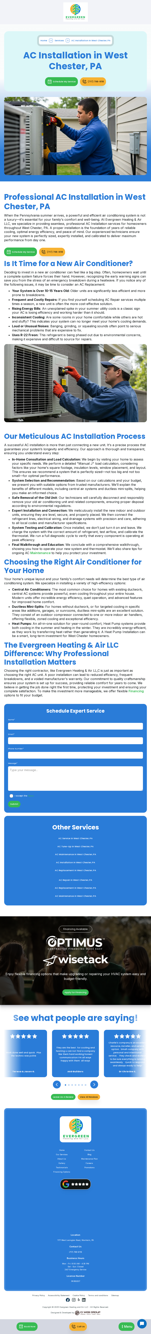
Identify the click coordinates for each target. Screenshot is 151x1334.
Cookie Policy (79, 1295)
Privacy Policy (38, 1295)
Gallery (62, 1163)
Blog (89, 1154)
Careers (89, 1163)
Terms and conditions (98, 1295)
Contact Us (89, 1150)
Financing (136, 691)
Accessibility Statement (58, 1295)
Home (44, 40)
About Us (61, 1159)
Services (59, 40)
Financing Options (61, 1172)
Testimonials (62, 1167)
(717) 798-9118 (75, 1252)
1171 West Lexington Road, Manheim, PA (75, 1240)
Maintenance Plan (89, 1159)
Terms (31, 796)
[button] (126, 1326)
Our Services (62, 1154)
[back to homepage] (75, 12)
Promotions (89, 1167)
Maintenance (41, 553)
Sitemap (115, 1295)
